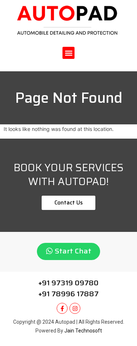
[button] (68, 53)
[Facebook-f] (62, 308)
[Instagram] (74, 308)
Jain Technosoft (83, 331)
